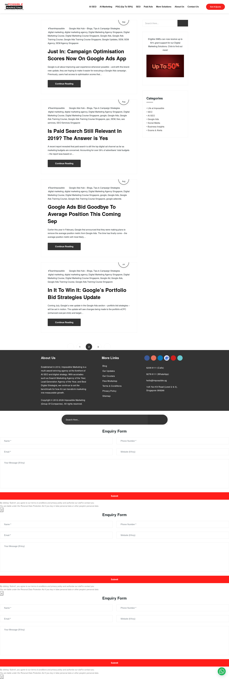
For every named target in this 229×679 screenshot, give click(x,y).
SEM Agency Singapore (67, 43)
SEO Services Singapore (68, 122)
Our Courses (108, 375)
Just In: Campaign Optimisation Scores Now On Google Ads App (87, 55)
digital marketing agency (76, 32)
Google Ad (105, 278)
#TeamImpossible (56, 28)
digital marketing (56, 32)
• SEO (149, 111)
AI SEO (92, 7)
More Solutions (163, 7)
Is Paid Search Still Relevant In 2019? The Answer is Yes (85, 134)
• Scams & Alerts (154, 130)
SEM (120, 39)
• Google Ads (152, 119)
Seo (118, 119)
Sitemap (106, 395)
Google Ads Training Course (61, 281)
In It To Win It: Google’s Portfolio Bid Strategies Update (87, 293)
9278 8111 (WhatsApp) (157, 374)
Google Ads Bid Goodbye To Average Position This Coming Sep (84, 214)
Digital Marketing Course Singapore (82, 35)
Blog (104, 365)
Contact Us (193, 7)
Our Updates (108, 370)
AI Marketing (106, 7)
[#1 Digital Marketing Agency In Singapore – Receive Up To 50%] (222, 671)
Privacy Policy (109, 390)
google (103, 115)
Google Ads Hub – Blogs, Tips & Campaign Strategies (94, 28)
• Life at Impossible (155, 108)
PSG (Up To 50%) (124, 7)
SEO (138, 7)
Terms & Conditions (112, 385)
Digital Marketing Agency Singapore (105, 32)
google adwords (113, 198)
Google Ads (105, 35)
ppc (108, 119)
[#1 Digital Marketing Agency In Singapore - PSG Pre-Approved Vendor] (147, 358)
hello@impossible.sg (156, 380)
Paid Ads (148, 7)
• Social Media (153, 122)
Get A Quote (215, 7)
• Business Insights (155, 126)
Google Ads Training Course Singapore (82, 39)
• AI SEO (150, 115)
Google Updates (109, 39)
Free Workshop (109, 380)
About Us (179, 7)
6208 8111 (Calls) (155, 367)
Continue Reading (64, 83)
